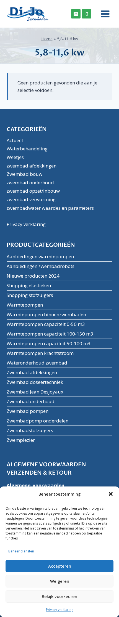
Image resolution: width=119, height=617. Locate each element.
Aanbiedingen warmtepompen (40, 256)
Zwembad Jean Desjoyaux (35, 392)
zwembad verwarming (31, 199)
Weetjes (15, 157)
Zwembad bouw (24, 174)
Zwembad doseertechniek (35, 382)
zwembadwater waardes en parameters (50, 208)
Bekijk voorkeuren (59, 596)
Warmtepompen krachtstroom (40, 353)
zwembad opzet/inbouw (33, 191)
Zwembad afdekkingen (32, 372)
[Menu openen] (103, 13)
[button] (110, 494)
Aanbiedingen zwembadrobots (40, 266)
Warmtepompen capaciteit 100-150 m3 (50, 334)
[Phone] (86, 13)
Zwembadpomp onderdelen (37, 420)
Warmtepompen (25, 305)
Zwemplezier (21, 440)
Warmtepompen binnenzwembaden (46, 314)
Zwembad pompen (27, 411)
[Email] (76, 13)
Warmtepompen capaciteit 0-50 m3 (46, 324)
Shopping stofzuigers (30, 295)
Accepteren (59, 566)
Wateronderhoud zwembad (37, 363)
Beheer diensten (21, 551)
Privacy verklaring (59, 609)
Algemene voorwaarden (35, 485)
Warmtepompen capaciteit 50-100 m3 (48, 343)
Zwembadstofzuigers (30, 430)
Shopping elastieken (29, 285)
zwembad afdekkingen (31, 166)
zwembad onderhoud (30, 182)
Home (47, 38)
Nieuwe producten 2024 (33, 276)
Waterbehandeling (27, 148)
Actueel (15, 140)
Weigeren (59, 581)
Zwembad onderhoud (31, 401)
